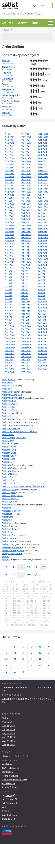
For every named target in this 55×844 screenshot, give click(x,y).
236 (28, 574)
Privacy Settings (10, 787)
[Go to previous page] (6, 567)
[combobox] (27, 13)
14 (13, 574)
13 (6, 574)
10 (28, 567)
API (4, 807)
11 (36, 567)
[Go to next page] (36, 575)
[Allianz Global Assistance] (7, 831)
